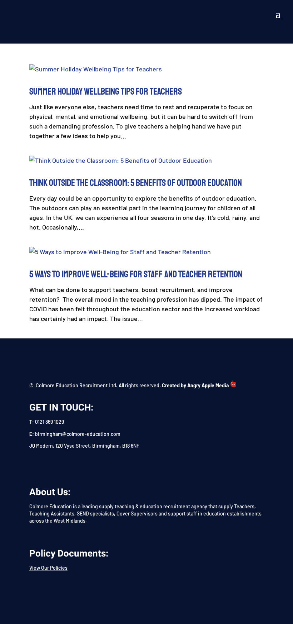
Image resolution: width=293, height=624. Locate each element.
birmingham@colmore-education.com (77, 434)
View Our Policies (48, 568)
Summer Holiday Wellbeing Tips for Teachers (105, 91)
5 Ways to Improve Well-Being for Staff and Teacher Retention (135, 274)
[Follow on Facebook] (33, 465)
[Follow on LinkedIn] (50, 465)
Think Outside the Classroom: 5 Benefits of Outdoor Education (135, 183)
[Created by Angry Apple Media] (233, 385)
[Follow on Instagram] (67, 465)
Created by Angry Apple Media (195, 385)
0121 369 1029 (49, 422)
